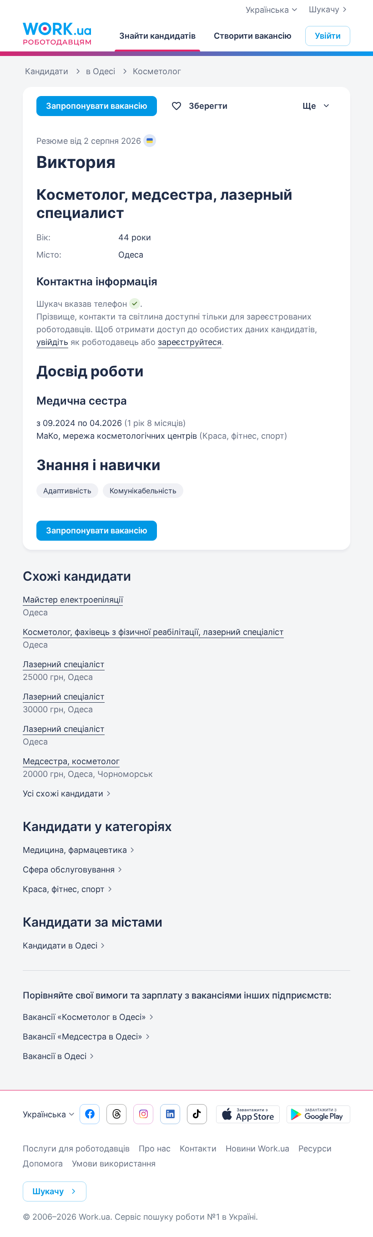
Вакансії (54, 1056)
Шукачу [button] (48, 1191)
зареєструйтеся (190, 342)
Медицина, (75, 850)
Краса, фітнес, (64, 889)
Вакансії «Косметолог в (84, 1017)
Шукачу (324, 9)
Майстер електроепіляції (73, 599)
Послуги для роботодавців (76, 1148)
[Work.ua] (57, 34)
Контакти (198, 1148)
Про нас (155, 1148)
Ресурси (315, 1148)
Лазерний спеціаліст (64, 664)
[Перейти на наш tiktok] (197, 1114)
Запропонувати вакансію (96, 106)
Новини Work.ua (257, 1148)
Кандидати (60, 945)
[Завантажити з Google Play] (318, 1114)
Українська (44, 1114)
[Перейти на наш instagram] (143, 1114)
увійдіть (52, 342)
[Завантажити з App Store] (248, 1114)
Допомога (43, 1163)
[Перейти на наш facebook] (90, 1114)
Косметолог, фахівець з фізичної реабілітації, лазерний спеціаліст (153, 632)
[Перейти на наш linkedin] (170, 1114)
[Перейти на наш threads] (116, 1114)
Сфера (69, 869)
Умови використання (114, 1163)
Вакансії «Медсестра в (82, 1036)
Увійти (328, 36)
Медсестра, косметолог (71, 761)
